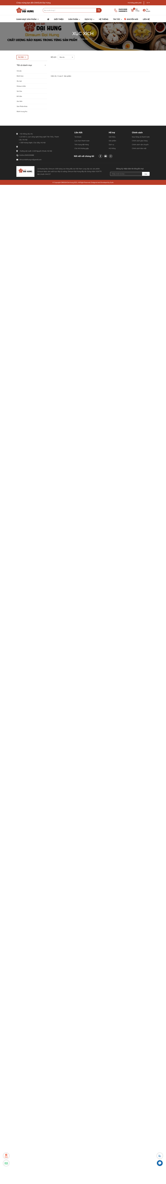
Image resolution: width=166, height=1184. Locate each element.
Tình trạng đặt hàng (81, 145)
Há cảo (21, 1150)
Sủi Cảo (21, 1165)
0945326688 (123, 9)
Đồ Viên (21, 1169)
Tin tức (116, 19)
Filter (21, 57)
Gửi (146, 174)
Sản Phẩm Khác (25, 1176)
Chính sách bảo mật (139, 148)
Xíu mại (21, 1157)
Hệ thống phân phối (134, 3)
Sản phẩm (73, 19)
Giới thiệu (59, 19)
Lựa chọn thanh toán (81, 141)
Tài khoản (77, 137)
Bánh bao (22, 1153)
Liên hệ (146, 19)
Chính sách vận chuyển (140, 145)
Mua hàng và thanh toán (141, 137)
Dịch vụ (88, 19)
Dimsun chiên (24, 1161)
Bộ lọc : (54, 57)
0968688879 (123, 11)
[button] (160, 1163)
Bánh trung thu (26, 1180)
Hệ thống (103, 19)
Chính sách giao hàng (139, 141)
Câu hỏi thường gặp (81, 148)
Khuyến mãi (132, 19)
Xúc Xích (22, 1173)
